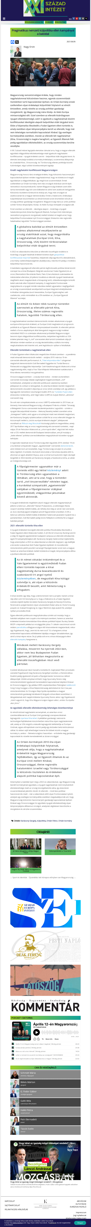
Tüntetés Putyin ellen (63, 392)
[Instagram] (80, 18)
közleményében (26, 578)
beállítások (52, 1223)
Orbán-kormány (65, 821)
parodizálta (21, 627)
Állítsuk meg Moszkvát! (31, 423)
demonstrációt (67, 446)
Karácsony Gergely (28, 821)
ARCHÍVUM (81, 1201)
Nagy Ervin (29, 46)
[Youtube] (76, 18)
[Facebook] (73, 18)
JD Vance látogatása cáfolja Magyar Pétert (26, 852)
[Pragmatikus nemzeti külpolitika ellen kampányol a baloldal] (43, 66)
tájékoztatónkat (18, 1223)
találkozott (71, 685)
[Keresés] (86, 18)
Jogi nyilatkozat (79, 1215)
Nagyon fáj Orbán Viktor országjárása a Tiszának (26, 870)
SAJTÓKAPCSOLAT (12, 1205)
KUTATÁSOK (81, 1204)
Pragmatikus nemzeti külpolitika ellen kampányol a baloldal (43, 32)
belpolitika (61, 22)
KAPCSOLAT (10, 1201)
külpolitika (41, 821)
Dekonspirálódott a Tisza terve (60, 851)
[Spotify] (83, 18)
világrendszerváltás (35, 22)
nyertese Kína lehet (29, 718)
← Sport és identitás (18, 877)
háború (50, 22)
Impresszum (81, 1212)
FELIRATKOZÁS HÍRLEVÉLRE (16, 1209)
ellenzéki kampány (18, 639)
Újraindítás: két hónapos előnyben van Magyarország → (52, 877)
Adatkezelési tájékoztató (76, 1218)
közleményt (54, 470)
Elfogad (80, 1223)
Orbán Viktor (52, 821)
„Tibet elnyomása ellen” (51, 360)
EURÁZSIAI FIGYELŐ (78, 1207)
